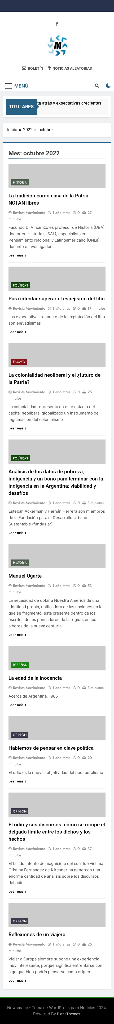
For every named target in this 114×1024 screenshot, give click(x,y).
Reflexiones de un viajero (36, 934)
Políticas (20, 285)
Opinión (20, 734)
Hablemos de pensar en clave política (51, 748)
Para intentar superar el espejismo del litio (56, 299)
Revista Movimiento (29, 212)
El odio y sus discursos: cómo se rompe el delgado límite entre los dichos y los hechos (56, 832)
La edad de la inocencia (35, 678)
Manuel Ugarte (25, 576)
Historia (20, 182)
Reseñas (20, 664)
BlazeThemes (68, 1013)
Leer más (15, 255)
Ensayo (19, 361)
